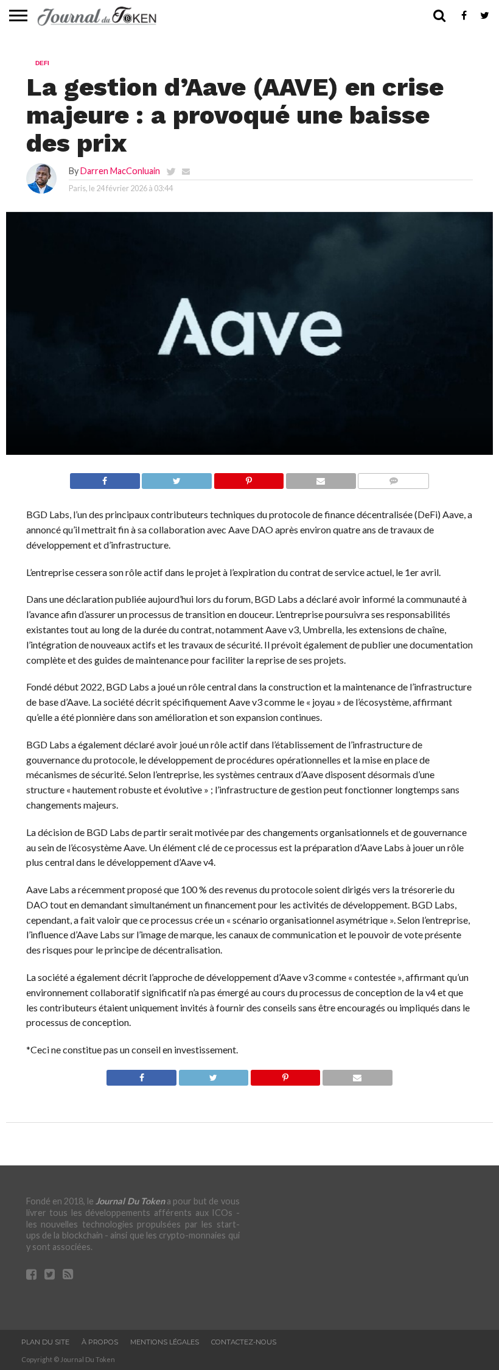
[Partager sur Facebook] (105, 477)
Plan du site (45, 1342)
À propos (100, 1342)
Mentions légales (164, 1342)
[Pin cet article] (249, 477)
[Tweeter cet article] (177, 477)
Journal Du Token (130, 1201)
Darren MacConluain (120, 171)
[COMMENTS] (393, 477)
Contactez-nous (243, 1342)
